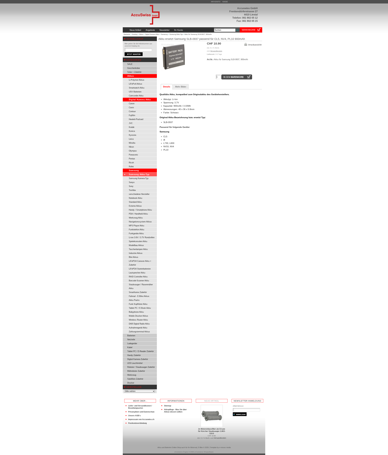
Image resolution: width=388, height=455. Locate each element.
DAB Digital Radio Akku (139, 324)
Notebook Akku (135, 198)
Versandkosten (216, 51)
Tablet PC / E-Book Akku (140, 308)
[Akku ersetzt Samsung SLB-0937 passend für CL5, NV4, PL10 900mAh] (173, 71)
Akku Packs (134, 300)
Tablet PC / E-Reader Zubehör (140, 351)
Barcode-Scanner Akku (139, 280)
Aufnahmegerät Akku (138, 328)
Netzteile (131, 339)
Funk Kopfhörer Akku (138, 304)
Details (166, 86)
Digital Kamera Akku (152, 34)
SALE (129, 64)
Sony (131, 186)
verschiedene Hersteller (139, 194)
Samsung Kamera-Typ (138, 178)
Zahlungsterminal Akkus (139, 331)
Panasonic (133, 155)
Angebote (150, 30)
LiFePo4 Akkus (135, 84)
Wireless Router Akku (138, 320)
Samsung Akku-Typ (176, 34)
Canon (131, 103)
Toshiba (132, 190)
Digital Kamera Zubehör (137, 359)
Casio (131, 107)
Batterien (131, 335)
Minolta (132, 143)
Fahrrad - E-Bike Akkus (139, 296)
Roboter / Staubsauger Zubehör (141, 367)
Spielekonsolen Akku (138, 241)
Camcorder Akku (136, 96)
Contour (132, 111)
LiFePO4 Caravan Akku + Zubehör (140, 263)
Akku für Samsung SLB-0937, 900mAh (198, 34)
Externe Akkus (135, 206)
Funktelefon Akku (136, 229)
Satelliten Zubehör (135, 379)
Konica (132, 131)
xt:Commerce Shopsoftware (204, 452)
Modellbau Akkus (136, 245)
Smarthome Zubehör (138, 292)
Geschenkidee (133, 68)
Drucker (130, 383)
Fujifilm (132, 115)
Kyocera (132, 135)
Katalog (134, 34)
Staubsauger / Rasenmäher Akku (141, 286)
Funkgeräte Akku (136, 233)
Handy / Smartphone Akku (140, 210)
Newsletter (164, 30)
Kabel (129, 347)
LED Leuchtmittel (134, 363)
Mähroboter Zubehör (136, 371)
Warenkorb (248, 30)
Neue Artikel (135, 30)
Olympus (133, 151)
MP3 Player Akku (136, 225)
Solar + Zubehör (134, 72)
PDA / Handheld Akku (138, 214)
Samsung (164, 34)
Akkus (141, 34)
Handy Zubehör (134, 355)
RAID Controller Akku (138, 277)
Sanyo (131, 182)
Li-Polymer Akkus (136, 80)
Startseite (127, 34)
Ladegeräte (132, 343)
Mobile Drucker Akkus (138, 316)
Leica (131, 139)
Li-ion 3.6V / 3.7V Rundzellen (141, 237)
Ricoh (131, 162)
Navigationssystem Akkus (140, 222)
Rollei (131, 166)
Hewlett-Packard (136, 119)
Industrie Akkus (135, 253)
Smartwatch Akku (136, 88)
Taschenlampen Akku (138, 249)
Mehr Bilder (180, 86)
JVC (131, 123)
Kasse (225, 2)
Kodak (131, 127)
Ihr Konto (215, 2)
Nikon (131, 147)
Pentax (132, 159)
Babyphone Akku (136, 312)
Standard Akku (135, 202)
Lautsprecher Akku (137, 273)
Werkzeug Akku (136, 218)
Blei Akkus (133, 257)
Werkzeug (131, 375)
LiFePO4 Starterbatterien (140, 269)
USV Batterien (135, 92)
